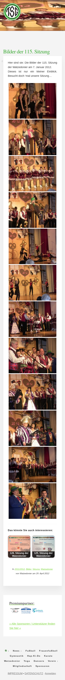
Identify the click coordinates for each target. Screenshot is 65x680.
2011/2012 (20, 569)
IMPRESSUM (15, 673)
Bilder (28, 569)
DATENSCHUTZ (34, 673)
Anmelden (50, 673)
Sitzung (36, 569)
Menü (57, 7)
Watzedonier (47, 569)
